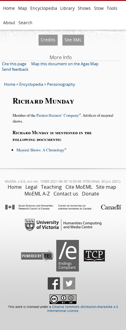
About (9, 22)
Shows (84, 8)
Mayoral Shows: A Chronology (40, 150)
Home (9, 8)
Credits (48, 40)
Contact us (66, 193)
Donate (90, 193)
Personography (61, 84)
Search (25, 22)
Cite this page (14, 63)
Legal (31, 187)
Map (22, 8)
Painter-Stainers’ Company (57, 115)
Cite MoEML (78, 187)
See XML (73, 40)
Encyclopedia (43, 8)
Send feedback (15, 69)
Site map (106, 187)
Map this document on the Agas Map (64, 63)
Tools (112, 8)
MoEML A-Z (37, 193)
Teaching (51, 187)
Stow (99, 8)
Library (67, 8)
